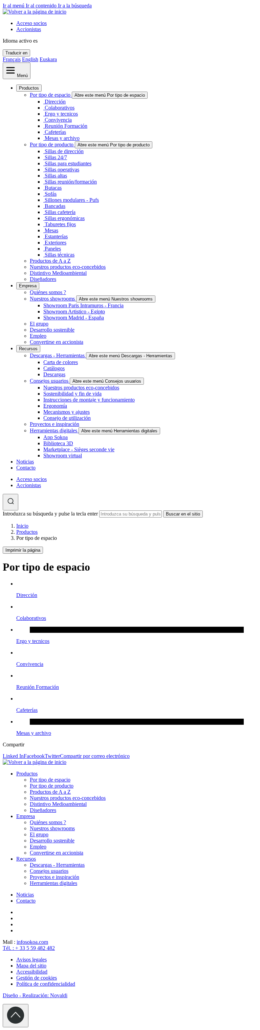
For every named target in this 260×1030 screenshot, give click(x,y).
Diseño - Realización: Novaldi (35, 995)
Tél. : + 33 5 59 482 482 (29, 948)
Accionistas (28, 29)
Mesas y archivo (62, 138)
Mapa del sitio (31, 965)
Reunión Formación (66, 126)
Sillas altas (56, 175)
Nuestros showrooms (53, 299)
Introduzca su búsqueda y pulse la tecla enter (50, 514)
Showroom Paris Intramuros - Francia (83, 305)
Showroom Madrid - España (73, 317)
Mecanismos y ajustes (66, 412)
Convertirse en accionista (56, 342)
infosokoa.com (32, 942)
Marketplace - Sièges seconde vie (78, 449)
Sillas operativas (62, 169)
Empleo (38, 336)
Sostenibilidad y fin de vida (72, 394)
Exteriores (55, 242)
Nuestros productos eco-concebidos (68, 267)
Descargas (54, 374)
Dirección (55, 101)
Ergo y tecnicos (61, 114)
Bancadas (55, 206)
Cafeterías (55, 132)
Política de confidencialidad (45, 984)
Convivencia (58, 120)
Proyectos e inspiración (54, 424)
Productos (29, 88)
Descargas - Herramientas (58, 355)
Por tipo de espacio (51, 95)
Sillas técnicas (59, 255)
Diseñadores (43, 279)
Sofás (51, 194)
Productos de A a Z (50, 261)
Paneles (53, 248)
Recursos (28, 348)
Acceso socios (31, 23)
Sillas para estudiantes (68, 163)
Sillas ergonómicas (65, 218)
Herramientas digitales (54, 430)
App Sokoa (55, 437)
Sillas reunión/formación (71, 182)
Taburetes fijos (60, 224)
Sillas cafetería (60, 212)
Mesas (51, 230)
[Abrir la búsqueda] (10, 502)
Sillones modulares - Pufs (72, 200)
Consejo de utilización (67, 418)
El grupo (39, 324)
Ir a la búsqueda (75, 5)
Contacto (26, 468)
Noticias (25, 461)
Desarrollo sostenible (52, 330)
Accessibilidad (31, 972)
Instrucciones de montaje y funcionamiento (89, 400)
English (30, 59)
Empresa (28, 285)
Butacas (53, 188)
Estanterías (56, 236)
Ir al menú (14, 5)
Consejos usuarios (50, 381)
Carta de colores (60, 362)
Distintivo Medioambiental (58, 273)
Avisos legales (31, 959)
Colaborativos (59, 108)
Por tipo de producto (52, 144)
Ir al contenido (42, 5)
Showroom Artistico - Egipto (74, 311)
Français (12, 59)
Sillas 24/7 (56, 157)
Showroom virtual (62, 455)
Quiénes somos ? (48, 292)
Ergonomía (55, 406)
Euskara (48, 59)
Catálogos (54, 368)
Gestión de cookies (36, 978)
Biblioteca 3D (58, 443)
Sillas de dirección (64, 151)
